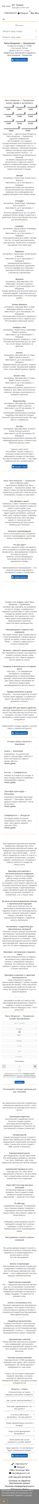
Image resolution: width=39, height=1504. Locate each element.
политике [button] (28, 1495)
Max (35, 13)
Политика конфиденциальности (19, 1486)
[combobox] (19, 31)
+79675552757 (10, 13)
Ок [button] (4, 1501)
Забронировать (20, 59)
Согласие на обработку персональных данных (19, 1482)
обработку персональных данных (26, 1077)
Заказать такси (20, 466)
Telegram (24, 13)
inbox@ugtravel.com (20, 1473)
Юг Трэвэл (18, 5)
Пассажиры (19, 1061)
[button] (10, 763)
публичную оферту (29, 1075)
